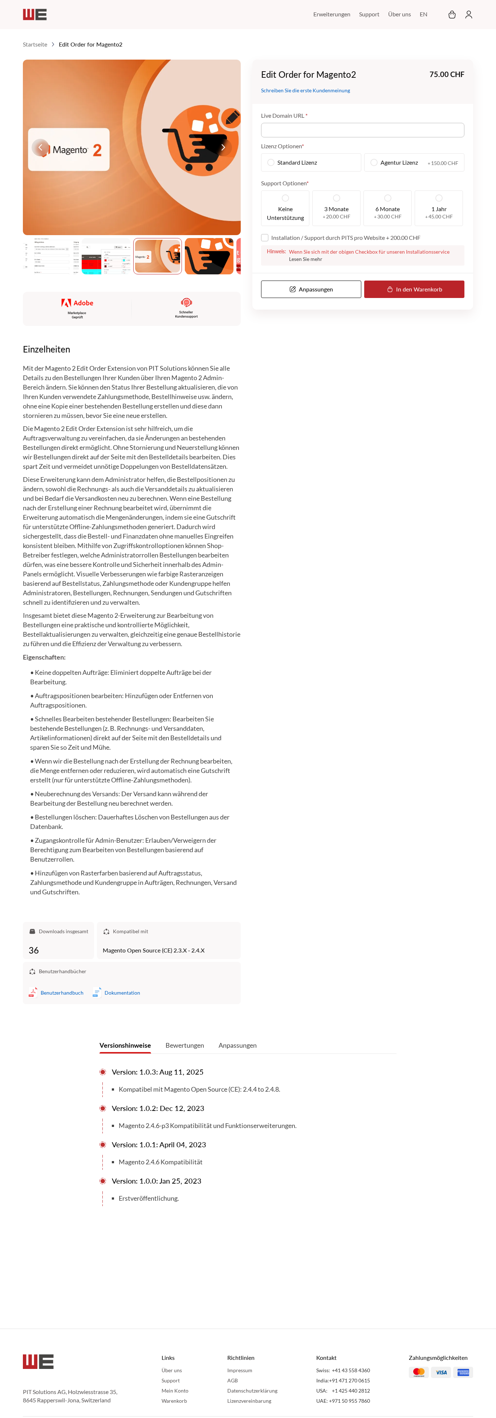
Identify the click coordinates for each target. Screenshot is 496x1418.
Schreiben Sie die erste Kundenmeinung (305, 91)
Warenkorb (174, 1401)
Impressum (239, 1370)
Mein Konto (175, 1390)
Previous (40, 147)
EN (423, 14)
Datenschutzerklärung (252, 1390)
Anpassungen (238, 1045)
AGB (232, 1380)
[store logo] (35, 14)
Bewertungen (185, 1045)
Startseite (35, 44)
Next (223, 147)
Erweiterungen (331, 14)
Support (369, 14)
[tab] (125, 1047)
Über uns (399, 14)
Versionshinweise (125, 1045)
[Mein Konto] (466, 14)
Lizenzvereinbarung (249, 1401)
